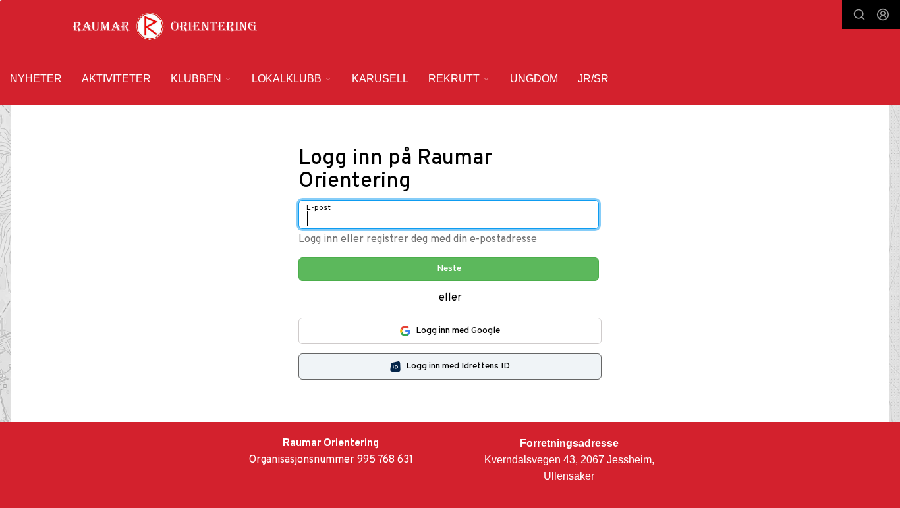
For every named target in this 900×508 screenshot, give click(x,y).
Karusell (380, 78)
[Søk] (859, 14)
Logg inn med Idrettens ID (458, 366)
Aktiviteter (116, 78)
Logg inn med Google (458, 330)
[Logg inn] (883, 14)
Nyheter (36, 78)
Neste (449, 268)
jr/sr (593, 78)
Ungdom (534, 78)
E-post (318, 208)
